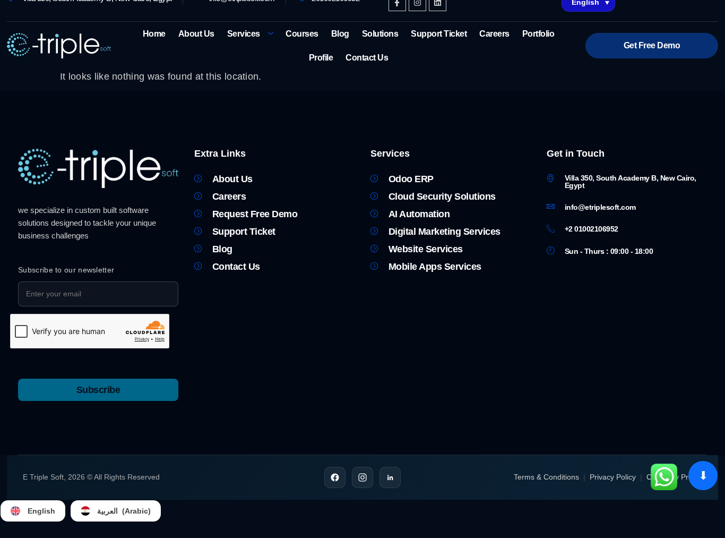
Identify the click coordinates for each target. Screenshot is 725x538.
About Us (196, 33)
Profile (321, 57)
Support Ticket (439, 33)
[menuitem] (33, 511)
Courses (302, 33)
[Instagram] (362, 477)
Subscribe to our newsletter (66, 270)
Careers (494, 33)
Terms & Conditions (546, 477)
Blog (340, 33)
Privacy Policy (613, 477)
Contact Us (367, 57)
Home (154, 33)
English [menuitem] (41, 511)
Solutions (380, 33)
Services (243, 33)
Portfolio (538, 33)
